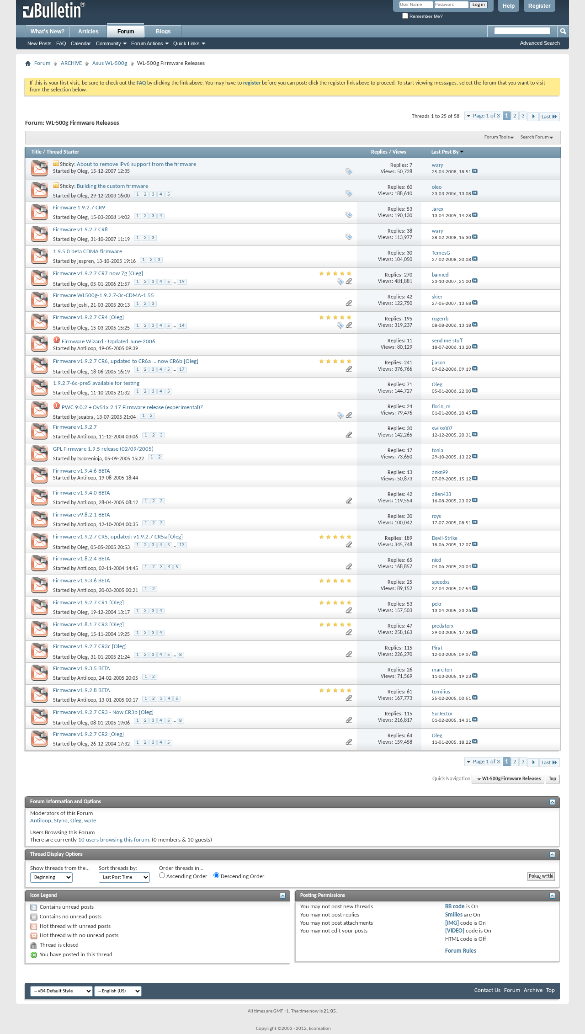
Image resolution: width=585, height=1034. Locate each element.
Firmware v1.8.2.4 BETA (81, 559)
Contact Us (487, 990)
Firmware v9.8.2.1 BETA (81, 515)
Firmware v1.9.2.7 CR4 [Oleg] (88, 317)
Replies (379, 152)
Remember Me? (425, 16)
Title (37, 152)
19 (182, 281)
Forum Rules (460, 951)
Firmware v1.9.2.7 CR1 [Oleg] (88, 603)
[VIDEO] (454, 931)
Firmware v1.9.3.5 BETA (81, 669)
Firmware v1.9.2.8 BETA (81, 690)
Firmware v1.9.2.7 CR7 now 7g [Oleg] (98, 274)
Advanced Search (540, 43)
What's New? (47, 31)
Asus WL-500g (109, 63)
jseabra (85, 417)
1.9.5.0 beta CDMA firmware (87, 252)
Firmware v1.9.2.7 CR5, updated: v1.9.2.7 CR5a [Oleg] (118, 537)
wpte (90, 821)
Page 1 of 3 (486, 116)
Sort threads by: (118, 868)
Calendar (81, 43)
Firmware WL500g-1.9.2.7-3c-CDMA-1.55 (103, 295)
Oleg (82, 171)
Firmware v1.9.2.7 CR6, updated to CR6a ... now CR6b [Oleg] (125, 361)
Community (108, 43)
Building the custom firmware (112, 186)
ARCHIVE (71, 63)
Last (546, 117)
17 (182, 369)
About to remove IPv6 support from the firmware (136, 164)
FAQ (61, 43)
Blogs (163, 31)
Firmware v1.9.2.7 (75, 427)
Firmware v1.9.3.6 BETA (81, 581)
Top (552, 779)
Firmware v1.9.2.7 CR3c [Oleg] (90, 647)
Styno (61, 821)
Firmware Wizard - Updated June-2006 (108, 342)
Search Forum (535, 137)
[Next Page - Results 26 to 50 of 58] (533, 116)
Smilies (454, 915)
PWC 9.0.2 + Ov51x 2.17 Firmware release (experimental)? (132, 407)
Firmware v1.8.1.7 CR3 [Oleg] (88, 625)
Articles (88, 31)
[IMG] (452, 923)
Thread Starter (63, 152)
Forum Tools (497, 137)
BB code (455, 907)
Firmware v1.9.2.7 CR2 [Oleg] (88, 734)
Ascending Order (186, 876)
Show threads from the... (60, 868)
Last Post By (445, 152)
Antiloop (86, 349)
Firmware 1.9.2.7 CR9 (79, 208)
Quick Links (186, 43)
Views (399, 152)
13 (182, 545)
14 (182, 325)
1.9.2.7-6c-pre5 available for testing (96, 383)
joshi (82, 305)
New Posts (39, 43)
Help (509, 6)
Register (539, 6)
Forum (125, 31)
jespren (85, 261)
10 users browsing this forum (113, 840)
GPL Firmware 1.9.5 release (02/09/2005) (103, 449)
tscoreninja (89, 459)
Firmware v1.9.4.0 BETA (81, 493)
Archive (533, 990)
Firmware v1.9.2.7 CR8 (80, 230)
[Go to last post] (475, 172)
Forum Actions (147, 43)
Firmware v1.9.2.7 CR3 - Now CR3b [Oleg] (103, 712)
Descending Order (242, 876)
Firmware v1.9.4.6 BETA (81, 471)
